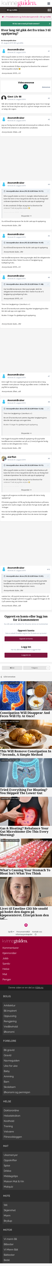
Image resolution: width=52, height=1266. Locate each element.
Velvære (9, 1131)
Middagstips (11, 1176)
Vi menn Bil (10, 1239)
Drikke (7, 1170)
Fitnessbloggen (13, 1136)
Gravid (7, 1055)
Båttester (9, 1254)
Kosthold (9, 1120)
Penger (7, 979)
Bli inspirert (10, 1010)
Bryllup (8, 1220)
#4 (49, 184)
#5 (49, 236)
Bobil (7, 1260)
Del (12, 668)
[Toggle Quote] (5, 191)
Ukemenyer (11, 1155)
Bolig (7, 996)
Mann (7, 1215)
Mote (6, 1195)
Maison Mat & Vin (14, 1181)
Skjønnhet (10, 1210)
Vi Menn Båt (11, 1249)
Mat (5, 974)
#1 (49, 51)
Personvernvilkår (23, 931)
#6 (49, 277)
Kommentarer (11, 947)
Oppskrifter (10, 1160)
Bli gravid (9, 1050)
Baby (7, 1071)
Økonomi (9, 1031)
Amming (9, 1076)
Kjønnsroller (10, 953)
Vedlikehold (11, 1026)
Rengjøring (10, 1021)
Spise (7, 1165)
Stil (5, 1204)
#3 (49, 119)
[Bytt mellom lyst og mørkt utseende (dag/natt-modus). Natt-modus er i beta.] (35, 934)
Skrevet (16, 52)
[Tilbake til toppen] (26, 925)
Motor (7, 1229)
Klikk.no (39, 987)
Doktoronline (11, 1110)
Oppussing (10, 1015)
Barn (6, 1081)
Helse (6, 968)
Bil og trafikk (18, 43)
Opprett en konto (26, 639)
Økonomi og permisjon (17, 1092)
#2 (49, 98)
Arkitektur (9, 1005)
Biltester (9, 1244)
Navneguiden (12, 1060)
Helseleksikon (12, 1115)
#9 (49, 458)
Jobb (5, 958)
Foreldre (9, 1040)
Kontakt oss (37, 931)
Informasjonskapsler (24, 934)
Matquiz (8, 1186)
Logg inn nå (26, 655)
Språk (10, 931)
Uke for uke (11, 1065)
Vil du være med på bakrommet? (26, 23)
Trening (8, 1126)
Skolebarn (10, 1086)
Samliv (6, 963)
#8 (49, 402)
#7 (49, 376)
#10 (48, 569)
